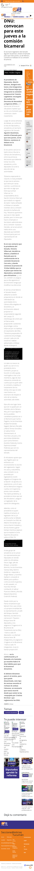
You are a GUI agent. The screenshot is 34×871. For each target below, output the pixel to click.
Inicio (2, 837)
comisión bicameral (11, 712)
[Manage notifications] (30, 867)
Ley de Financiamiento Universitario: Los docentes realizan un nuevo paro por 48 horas (9, 745)
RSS (25, 852)
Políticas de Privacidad (16, 863)
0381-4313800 (19, 868)
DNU (21, 712)
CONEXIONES (15, 729)
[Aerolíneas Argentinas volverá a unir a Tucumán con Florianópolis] (14, 731)
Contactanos (27, 837)
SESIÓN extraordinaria (26, 761)
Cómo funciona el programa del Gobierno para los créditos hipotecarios (24, 743)
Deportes (9, 840)
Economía (3, 848)
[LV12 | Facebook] (27, 824)
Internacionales (11, 846)
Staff (25, 840)
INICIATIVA (23, 730)
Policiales (9, 837)
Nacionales (4, 846)
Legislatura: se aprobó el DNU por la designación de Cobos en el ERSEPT (27, 769)
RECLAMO (7, 731)
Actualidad (4, 843)
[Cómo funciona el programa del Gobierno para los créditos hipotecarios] (22, 732)
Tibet (13, 844)
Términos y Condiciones (6, 863)
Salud (8, 848)
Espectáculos (10, 843)
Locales (3, 840)
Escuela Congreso (14, 847)
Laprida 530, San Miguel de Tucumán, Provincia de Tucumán (12, 867)
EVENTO (24, 803)
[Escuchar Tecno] (31, 16)
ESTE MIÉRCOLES (11, 763)
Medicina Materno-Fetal (14, 856)
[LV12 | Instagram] (27, 827)
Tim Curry (13, 840)
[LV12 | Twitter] (30, 824)
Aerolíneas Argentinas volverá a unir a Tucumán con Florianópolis (27, 781)
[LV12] (4, 825)
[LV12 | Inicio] (32, 832)
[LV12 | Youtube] (30, 827)
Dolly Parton (14, 851)
